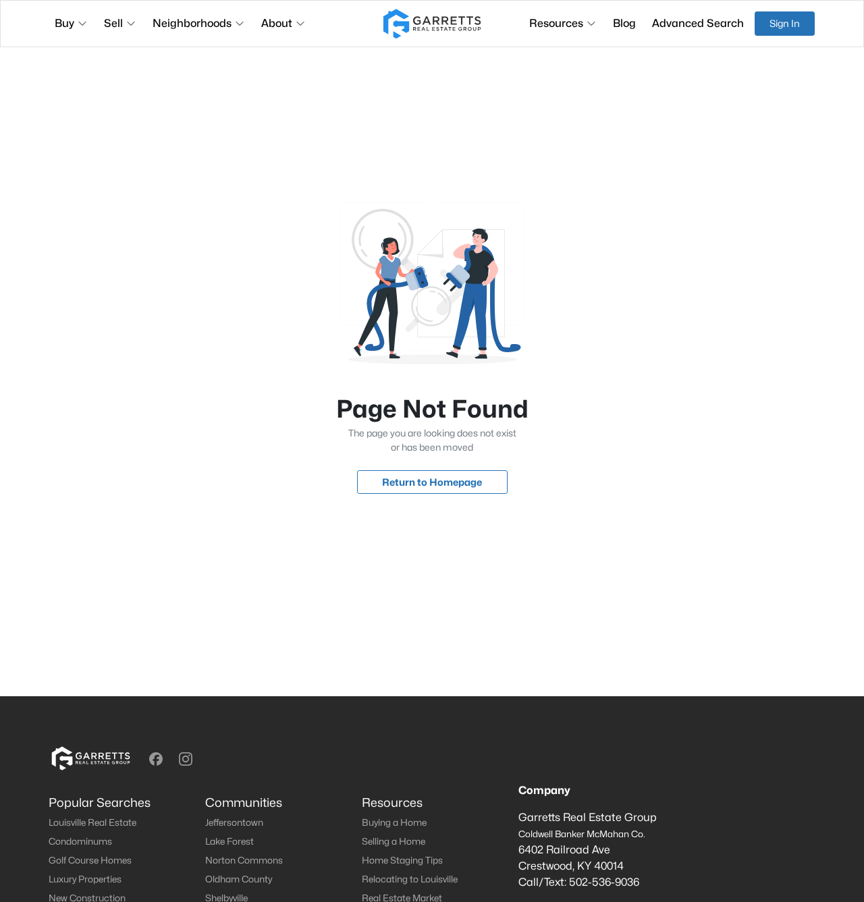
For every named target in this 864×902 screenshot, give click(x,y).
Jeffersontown (234, 822)
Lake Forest (229, 841)
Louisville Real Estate (92, 822)
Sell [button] (113, 23)
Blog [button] (624, 23)
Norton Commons (244, 860)
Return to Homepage (432, 482)
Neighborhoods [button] (192, 23)
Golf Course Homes (90, 860)
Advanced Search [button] (698, 23)
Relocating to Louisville (410, 879)
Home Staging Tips (402, 860)
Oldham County (238, 879)
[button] (156, 759)
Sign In (785, 23)
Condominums (80, 841)
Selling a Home (393, 841)
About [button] (276, 23)
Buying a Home (394, 822)
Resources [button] (556, 23)
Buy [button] (64, 23)
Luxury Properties (85, 879)
